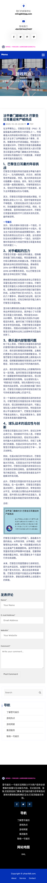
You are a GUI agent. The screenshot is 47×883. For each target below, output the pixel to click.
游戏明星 (11, 724)
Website (4, 630)
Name (4, 600)
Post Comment (11, 674)
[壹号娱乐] (23, 46)
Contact (32, 878)
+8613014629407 (23, 29)
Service (22, 878)
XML (23, 854)
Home (23, 78)
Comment (5, 646)
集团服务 (11, 730)
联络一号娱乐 (13, 736)
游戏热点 (11, 718)
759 (31, 124)
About (13, 878)
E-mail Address (8, 615)
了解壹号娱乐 (13, 712)
